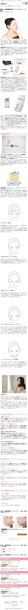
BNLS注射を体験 (5, 558)
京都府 (10, 551)
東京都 (10, 549)
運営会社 (21, 601)
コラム (22, 603)
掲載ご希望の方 (8, 603)
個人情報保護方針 (14, 601)
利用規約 (6, 601)
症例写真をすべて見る (14, 539)
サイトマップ (16, 603)
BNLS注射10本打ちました (7, 572)
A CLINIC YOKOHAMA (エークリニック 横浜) (10, 560)
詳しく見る (22, 534)
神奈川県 (14, 549)
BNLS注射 (10, 564)
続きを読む (15, 569)
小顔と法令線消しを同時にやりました (9, 585)
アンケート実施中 (14, 604)
